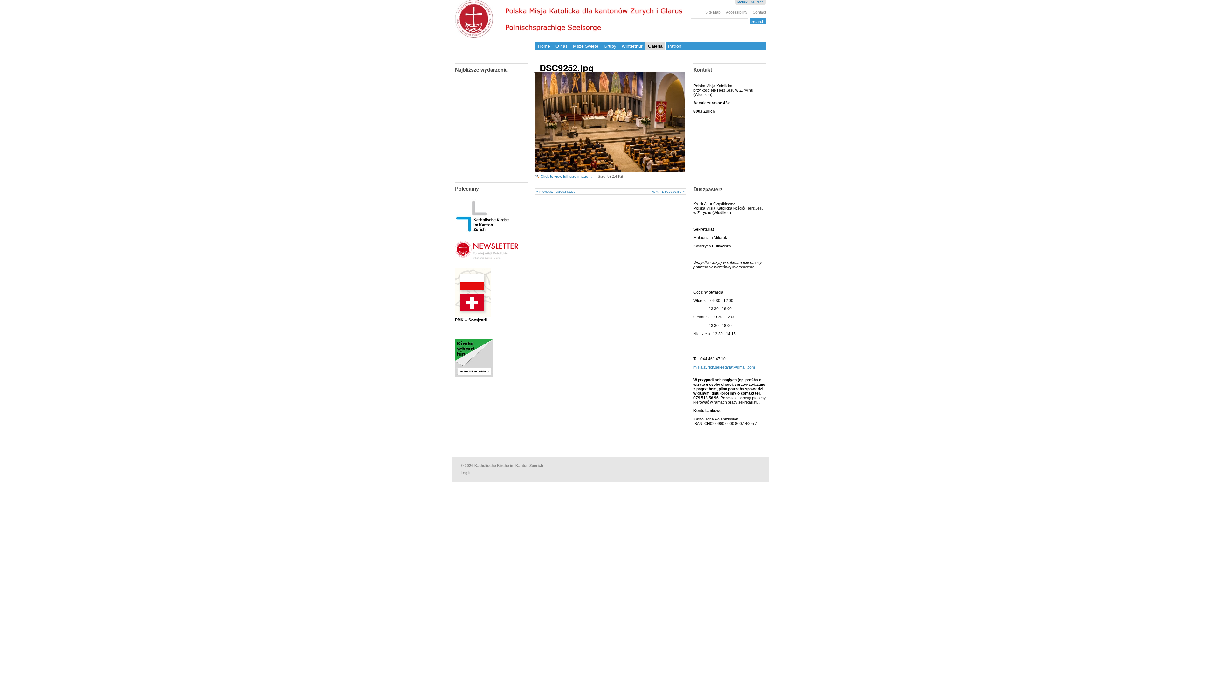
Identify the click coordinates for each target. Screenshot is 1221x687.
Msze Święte (585, 46)
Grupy (610, 46)
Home (544, 46)
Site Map (713, 12)
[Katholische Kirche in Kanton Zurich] (482, 229)
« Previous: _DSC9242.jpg (556, 191)
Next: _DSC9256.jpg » (668, 191)
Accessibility (736, 12)
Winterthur (632, 46)
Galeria (655, 46)
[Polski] (570, 19)
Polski (742, 2)
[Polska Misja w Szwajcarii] (473, 312)
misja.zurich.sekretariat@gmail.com (724, 367)
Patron (674, 46)
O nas (561, 46)
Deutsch (756, 2)
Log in (466, 473)
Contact (759, 12)
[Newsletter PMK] (487, 254)
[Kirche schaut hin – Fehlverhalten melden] (474, 375)
